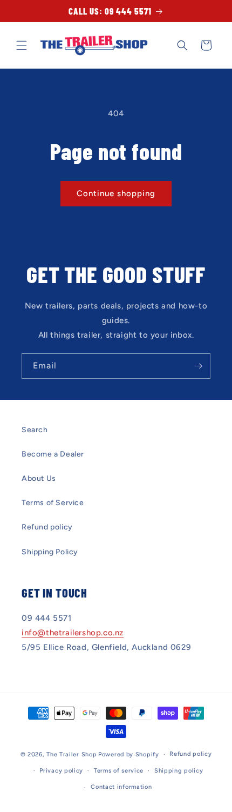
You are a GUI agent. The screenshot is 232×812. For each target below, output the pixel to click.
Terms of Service (53, 502)
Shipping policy (178, 770)
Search (35, 429)
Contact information (121, 786)
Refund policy (47, 527)
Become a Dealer (53, 454)
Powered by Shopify (128, 754)
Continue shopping (116, 193)
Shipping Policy (50, 551)
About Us (39, 478)
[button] (21, 45)
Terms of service (119, 770)
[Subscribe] (198, 366)
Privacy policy (61, 770)
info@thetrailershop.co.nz (73, 632)
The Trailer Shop (71, 754)
